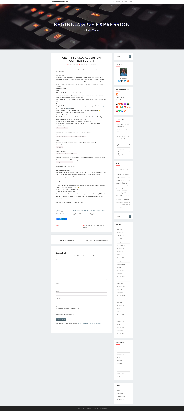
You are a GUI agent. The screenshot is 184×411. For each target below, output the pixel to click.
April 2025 (119, 238)
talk (117, 202)
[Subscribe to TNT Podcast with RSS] (119, 104)
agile (118, 169)
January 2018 (120, 292)
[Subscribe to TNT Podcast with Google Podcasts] (130, 107)
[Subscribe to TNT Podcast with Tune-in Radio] (122, 107)
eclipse (117, 180)
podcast (119, 370)
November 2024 (121, 245)
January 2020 (120, 273)
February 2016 (120, 327)
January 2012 (120, 330)
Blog (113, 1)
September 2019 (121, 280)
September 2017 (121, 305)
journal (119, 366)
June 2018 (119, 289)
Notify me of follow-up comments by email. (68, 308)
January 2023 (120, 261)
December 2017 (121, 296)
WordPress (95, 408)
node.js (121, 193)
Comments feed (121, 396)
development (123, 177)
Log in (118, 390)
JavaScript (126, 186)
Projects (124, 1)
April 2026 (119, 229)
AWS (121, 169)
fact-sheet (121, 180)
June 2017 (119, 311)
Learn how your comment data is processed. (89, 323)
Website (58, 298)
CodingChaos (121, 174)
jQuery (117, 188)
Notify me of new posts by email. (65, 314)
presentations (120, 373)
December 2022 (121, 264)
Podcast (118, 1)
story (127, 199)
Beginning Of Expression (61, 2)
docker (127, 177)
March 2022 (120, 267)
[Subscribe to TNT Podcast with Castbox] (124, 111)
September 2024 (121, 248)
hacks (120, 183)
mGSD (121, 190)
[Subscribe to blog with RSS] (117, 95)
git (94, 225)
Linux (97, 225)
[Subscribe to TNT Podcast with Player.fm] (122, 104)
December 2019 (121, 277)
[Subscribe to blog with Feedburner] (119, 95)
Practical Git (58, 210)
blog (59, 225)
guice (117, 183)
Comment (59, 260)
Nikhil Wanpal (84, 64)
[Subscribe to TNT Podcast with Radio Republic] (117, 111)
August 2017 (120, 308)
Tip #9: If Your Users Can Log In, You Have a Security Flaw (123, 144)
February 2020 (120, 270)
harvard (69, 108)
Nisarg (106, 408)
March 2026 (120, 232)
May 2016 (119, 324)
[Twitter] (119, 81)
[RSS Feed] (127, 81)
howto (124, 183)
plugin (123, 196)
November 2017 (121, 299)
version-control (125, 205)
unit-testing (118, 205)
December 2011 (121, 334)
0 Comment (93, 64)
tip (122, 202)
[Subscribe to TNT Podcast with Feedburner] (127, 107)
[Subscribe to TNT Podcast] (117, 104)
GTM (129, 180)
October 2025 (120, 235)
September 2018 (121, 286)
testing (119, 202)
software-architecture (121, 199)
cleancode (125, 169)
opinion (119, 195)
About (130, 1)
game (124, 180)
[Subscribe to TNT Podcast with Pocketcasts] (117, 107)
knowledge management (124, 188)
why (121, 208)
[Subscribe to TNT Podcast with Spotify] (119, 111)
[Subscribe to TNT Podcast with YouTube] (125, 107)
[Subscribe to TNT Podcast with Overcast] (120, 107)
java (122, 186)
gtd (128, 180)
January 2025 (120, 242)
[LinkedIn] (125, 81)
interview (118, 186)
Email (58, 291)
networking (118, 193)
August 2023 (120, 254)
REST (117, 199)
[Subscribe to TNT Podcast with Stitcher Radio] (128, 104)
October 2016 (120, 318)
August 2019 (120, 283)
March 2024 (120, 251)
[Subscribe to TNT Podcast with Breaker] (122, 111)
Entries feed (120, 393)
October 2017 (120, 302)
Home (108, 1)
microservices (125, 190)
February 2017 (120, 315)
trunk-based (128, 202)
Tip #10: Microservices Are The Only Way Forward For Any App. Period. (123, 137)
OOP (124, 193)
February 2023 (120, 258)
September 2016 (121, 321)
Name (58, 283)
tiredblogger (101, 106)
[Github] (122, 81)
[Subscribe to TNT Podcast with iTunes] (125, 104)
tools (124, 202)
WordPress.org (120, 399)
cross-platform (88, 225)
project (127, 196)
